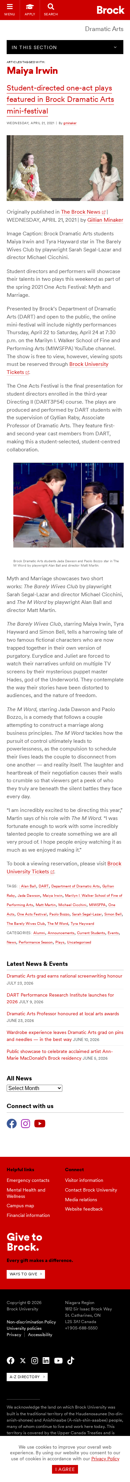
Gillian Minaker (105, 220)
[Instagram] (25, 1122)
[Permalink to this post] (65, 199)
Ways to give (23, 1274)
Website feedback (84, 1209)
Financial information (28, 1215)
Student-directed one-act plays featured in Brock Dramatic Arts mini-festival (60, 99)
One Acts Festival (32, 914)
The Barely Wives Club (26, 923)
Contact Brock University (91, 1190)
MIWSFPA (97, 904)
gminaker (70, 123)
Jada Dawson (29, 895)
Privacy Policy (105, 1459)
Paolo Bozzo (59, 914)
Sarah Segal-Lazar (87, 914)
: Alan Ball (27, 886)
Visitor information (84, 1180)
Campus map (20, 1206)
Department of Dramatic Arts (75, 886)
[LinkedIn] (46, 1360)
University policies (24, 1328)
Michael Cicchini (72, 904)
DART (44, 886)
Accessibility (40, 1334)
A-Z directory (25, 1376)
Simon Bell (113, 914)
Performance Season (36, 942)
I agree (65, 1469)
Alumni (39, 932)
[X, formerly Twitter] (23, 1360)
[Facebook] (12, 1122)
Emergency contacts (28, 1180)
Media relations (81, 1200)
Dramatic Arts (104, 29)
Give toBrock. (24, 1241)
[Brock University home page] (111, 9)
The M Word (57, 923)
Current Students (91, 932)
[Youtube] (40, 1122)
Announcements (61, 932)
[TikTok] (70, 1360)
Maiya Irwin (52, 895)
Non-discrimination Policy (31, 1321)
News (11, 942)
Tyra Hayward (82, 923)
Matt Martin (46, 904)
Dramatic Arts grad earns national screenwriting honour (64, 976)
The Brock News (80, 212)
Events (113, 932)
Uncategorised (79, 942)
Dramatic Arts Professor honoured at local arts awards (63, 1014)
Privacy (14, 1334)
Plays (59, 942)
